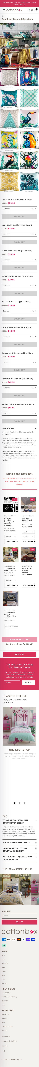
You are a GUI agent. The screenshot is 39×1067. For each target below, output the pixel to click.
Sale (3, 979)
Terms (4, 1030)
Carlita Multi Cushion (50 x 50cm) (17, 379)
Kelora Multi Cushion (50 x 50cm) (17, 276)
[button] (19, 428)
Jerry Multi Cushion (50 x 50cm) (17, 327)
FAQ (3, 1005)
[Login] (32, 10)
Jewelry (4, 983)
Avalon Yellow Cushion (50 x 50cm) (18, 404)
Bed (3, 955)
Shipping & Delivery (9, 997)
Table (4, 971)
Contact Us (6, 993)
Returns (5, 1001)
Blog (3, 1022)
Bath (3, 967)
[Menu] (3, 10)
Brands (4, 1018)
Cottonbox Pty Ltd (15, 1059)
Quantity (6, 209)
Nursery (5, 963)
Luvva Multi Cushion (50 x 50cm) (17, 200)
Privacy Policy (7, 1026)
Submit (19, 922)
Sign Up (28, 682)
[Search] (28, 10)
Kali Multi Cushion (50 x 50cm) (16, 302)
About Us (5, 1014)
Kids (3, 959)
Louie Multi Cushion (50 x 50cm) (17, 225)
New (3, 975)
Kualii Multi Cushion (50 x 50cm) (17, 251)
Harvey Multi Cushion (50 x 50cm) (17, 353)
